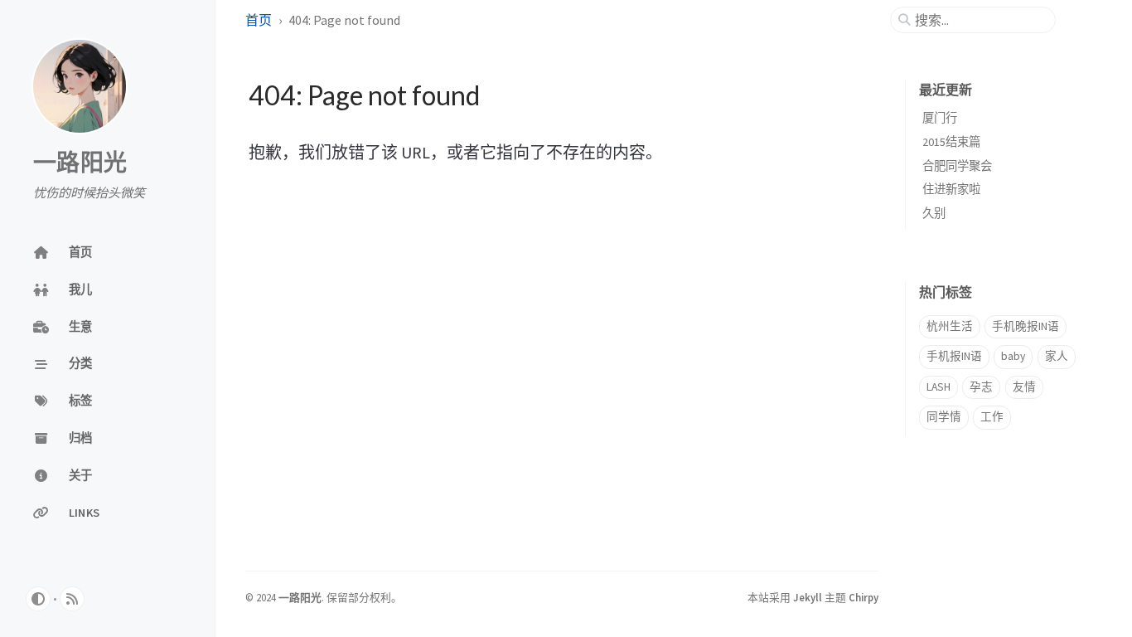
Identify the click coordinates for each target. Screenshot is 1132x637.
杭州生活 (949, 326)
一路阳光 (80, 163)
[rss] (72, 598)
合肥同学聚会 (957, 165)
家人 (1056, 356)
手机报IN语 (954, 356)
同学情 (943, 417)
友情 (1024, 387)
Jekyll (807, 597)
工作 (992, 417)
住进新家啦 (951, 189)
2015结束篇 (951, 141)
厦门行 (939, 117)
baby (1013, 356)
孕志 (981, 387)
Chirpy (863, 597)
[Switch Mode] (38, 598)
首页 (258, 20)
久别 (934, 213)
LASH (938, 387)
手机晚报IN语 (1025, 326)
